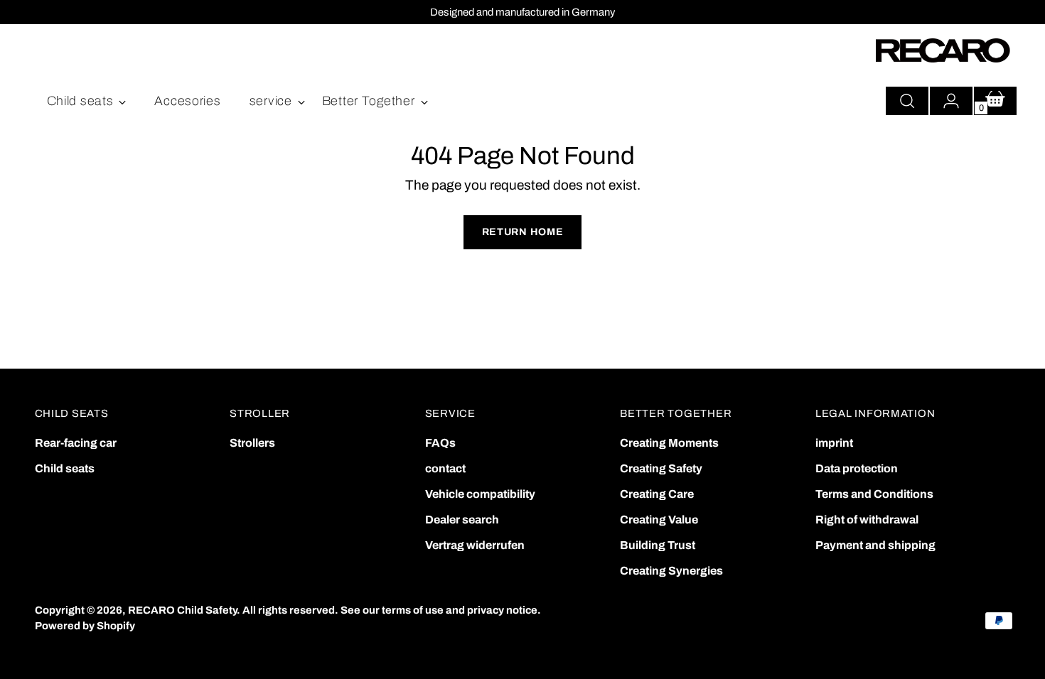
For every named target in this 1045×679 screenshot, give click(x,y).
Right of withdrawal (866, 520)
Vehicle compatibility (480, 494)
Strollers (252, 443)
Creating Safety (661, 468)
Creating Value (659, 520)
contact (445, 468)
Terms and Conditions (874, 494)
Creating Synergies (671, 571)
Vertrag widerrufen (475, 545)
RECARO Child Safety (182, 610)
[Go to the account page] (951, 101)
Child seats (65, 468)
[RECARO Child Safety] (943, 50)
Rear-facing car (76, 443)
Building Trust (657, 545)
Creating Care (657, 494)
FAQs (440, 443)
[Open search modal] (907, 101)
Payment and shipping (875, 545)
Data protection (856, 468)
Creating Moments (669, 443)
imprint (834, 443)
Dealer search (462, 520)
